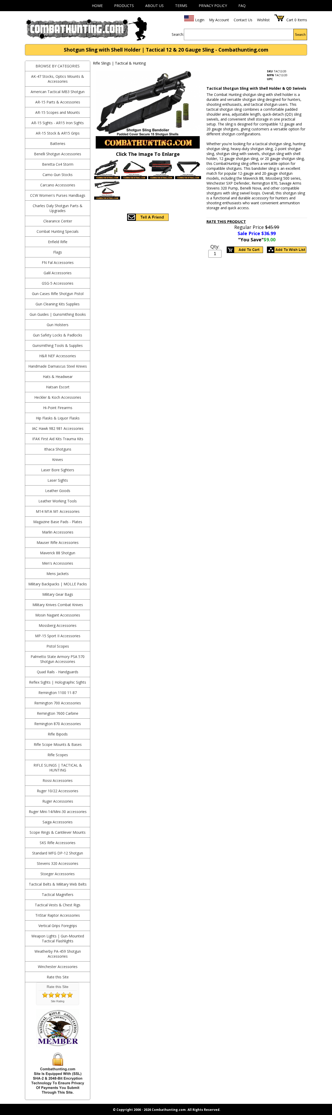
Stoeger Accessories (57, 873)
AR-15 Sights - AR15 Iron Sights (57, 122)
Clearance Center (57, 221)
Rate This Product (226, 221)
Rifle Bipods (58, 734)
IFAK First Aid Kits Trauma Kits (57, 438)
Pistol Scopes (57, 646)
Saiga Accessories (58, 821)
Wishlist (263, 19)
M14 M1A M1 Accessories (58, 511)
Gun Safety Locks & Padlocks (57, 335)
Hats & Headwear (58, 376)
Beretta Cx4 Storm (57, 164)
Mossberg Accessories (58, 625)
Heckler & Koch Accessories (57, 397)
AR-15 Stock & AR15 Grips (58, 133)
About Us (154, 5)
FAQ (242, 5)
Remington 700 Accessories (57, 702)
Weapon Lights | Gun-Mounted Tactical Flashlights (57, 938)
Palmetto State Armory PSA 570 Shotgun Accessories (58, 659)
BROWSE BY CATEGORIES (58, 66)
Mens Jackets (57, 573)
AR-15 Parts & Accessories (57, 102)
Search (300, 35)
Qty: (214, 246)
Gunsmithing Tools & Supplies (57, 345)
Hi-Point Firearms (57, 407)
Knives (57, 459)
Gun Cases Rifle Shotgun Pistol (58, 293)
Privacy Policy (213, 5)
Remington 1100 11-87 (57, 692)
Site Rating (57, 1001)
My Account (219, 19)
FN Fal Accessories (58, 262)
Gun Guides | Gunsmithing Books (58, 314)
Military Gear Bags (57, 594)
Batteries (57, 143)
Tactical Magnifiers (57, 894)
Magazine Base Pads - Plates (57, 521)
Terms (181, 5)
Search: (178, 34)
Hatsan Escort (58, 386)
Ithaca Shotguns (57, 449)
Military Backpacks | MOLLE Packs (57, 583)
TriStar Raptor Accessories (57, 915)
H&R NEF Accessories (57, 355)
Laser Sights (57, 480)
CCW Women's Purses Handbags (57, 195)
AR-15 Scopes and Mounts (57, 112)
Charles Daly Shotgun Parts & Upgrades (57, 208)
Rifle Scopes (57, 754)
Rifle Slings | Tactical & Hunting (57, 768)
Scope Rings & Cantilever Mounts (58, 832)
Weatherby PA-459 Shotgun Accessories (57, 954)
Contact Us (243, 19)
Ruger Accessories (57, 801)
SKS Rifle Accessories (57, 842)
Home (97, 5)
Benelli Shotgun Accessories (57, 153)
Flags (57, 252)
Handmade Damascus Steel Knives (57, 366)
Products (124, 5)
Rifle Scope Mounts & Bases (58, 744)
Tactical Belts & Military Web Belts (58, 884)
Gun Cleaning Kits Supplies (58, 303)
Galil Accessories (58, 272)
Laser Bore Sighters (57, 469)
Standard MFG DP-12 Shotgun (57, 853)
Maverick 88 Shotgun (57, 552)
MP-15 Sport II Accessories (57, 635)
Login (199, 19)
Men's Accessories (57, 563)
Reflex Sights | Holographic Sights (57, 682)
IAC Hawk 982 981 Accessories (58, 428)
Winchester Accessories (58, 966)
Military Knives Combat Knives (57, 604)
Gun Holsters (57, 324)
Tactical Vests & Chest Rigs (57, 904)
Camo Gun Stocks (58, 174)
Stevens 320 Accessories (57, 863)
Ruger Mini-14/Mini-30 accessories (58, 811)
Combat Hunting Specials (58, 231)
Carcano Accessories (57, 185)
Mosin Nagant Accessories (57, 615)
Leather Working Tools (57, 501)
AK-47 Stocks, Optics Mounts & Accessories (57, 79)
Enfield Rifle (57, 241)
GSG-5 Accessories (57, 283)
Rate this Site (58, 976)
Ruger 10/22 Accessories (57, 790)
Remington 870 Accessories (57, 723)
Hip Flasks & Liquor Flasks (58, 418)
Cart (289, 19)
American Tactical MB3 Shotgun (58, 91)
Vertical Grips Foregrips (57, 925)
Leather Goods (57, 490)
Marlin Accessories (57, 532)
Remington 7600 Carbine (57, 713)
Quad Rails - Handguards (57, 671)
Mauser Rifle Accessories (58, 542)
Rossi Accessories (58, 780)
